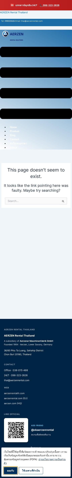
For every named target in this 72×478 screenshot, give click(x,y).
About (13, 147)
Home (13, 127)
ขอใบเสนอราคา (18, 143)
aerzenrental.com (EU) (16, 398)
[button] (36, 83)
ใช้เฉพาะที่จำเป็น (31, 470)
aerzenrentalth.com (14, 393)
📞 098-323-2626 (49, 5)
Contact (14, 139)
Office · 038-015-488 (16, 370)
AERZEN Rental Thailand (14, 12)
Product (14, 131)
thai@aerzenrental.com (16, 380)
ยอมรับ (10, 470)
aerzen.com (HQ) (13, 403)
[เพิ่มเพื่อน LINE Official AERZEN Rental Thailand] (16, 430)
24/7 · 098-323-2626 (16, 375)
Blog (12, 135)
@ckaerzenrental (42, 430)
